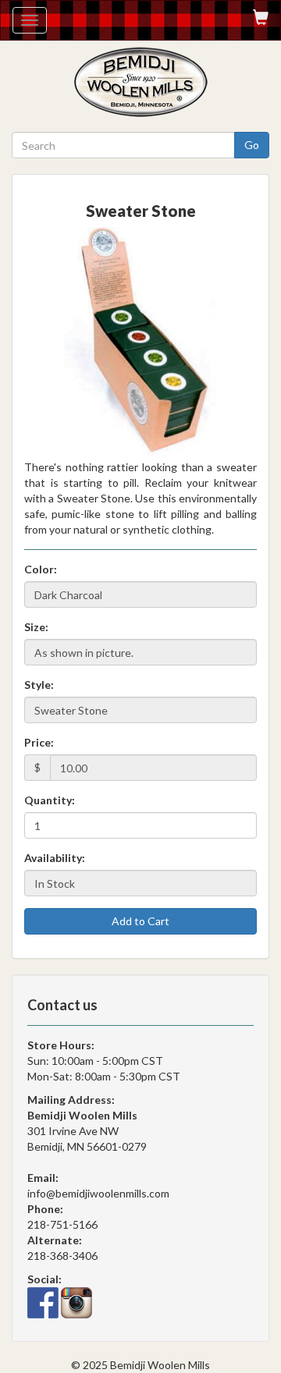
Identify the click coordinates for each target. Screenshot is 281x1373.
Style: (39, 684)
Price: (39, 742)
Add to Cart (140, 921)
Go (251, 144)
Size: (36, 626)
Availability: (54, 857)
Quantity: (49, 800)
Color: (40, 569)
